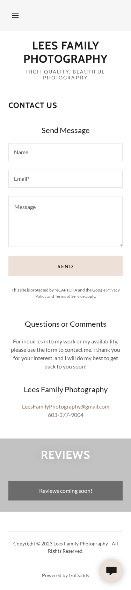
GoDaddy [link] (79, 575)
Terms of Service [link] (70, 296)
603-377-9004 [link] (65, 414)
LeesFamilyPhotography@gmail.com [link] (65, 406)
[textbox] (65, 152)
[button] (15, 15)
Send (65, 266)
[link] (65, 52)
